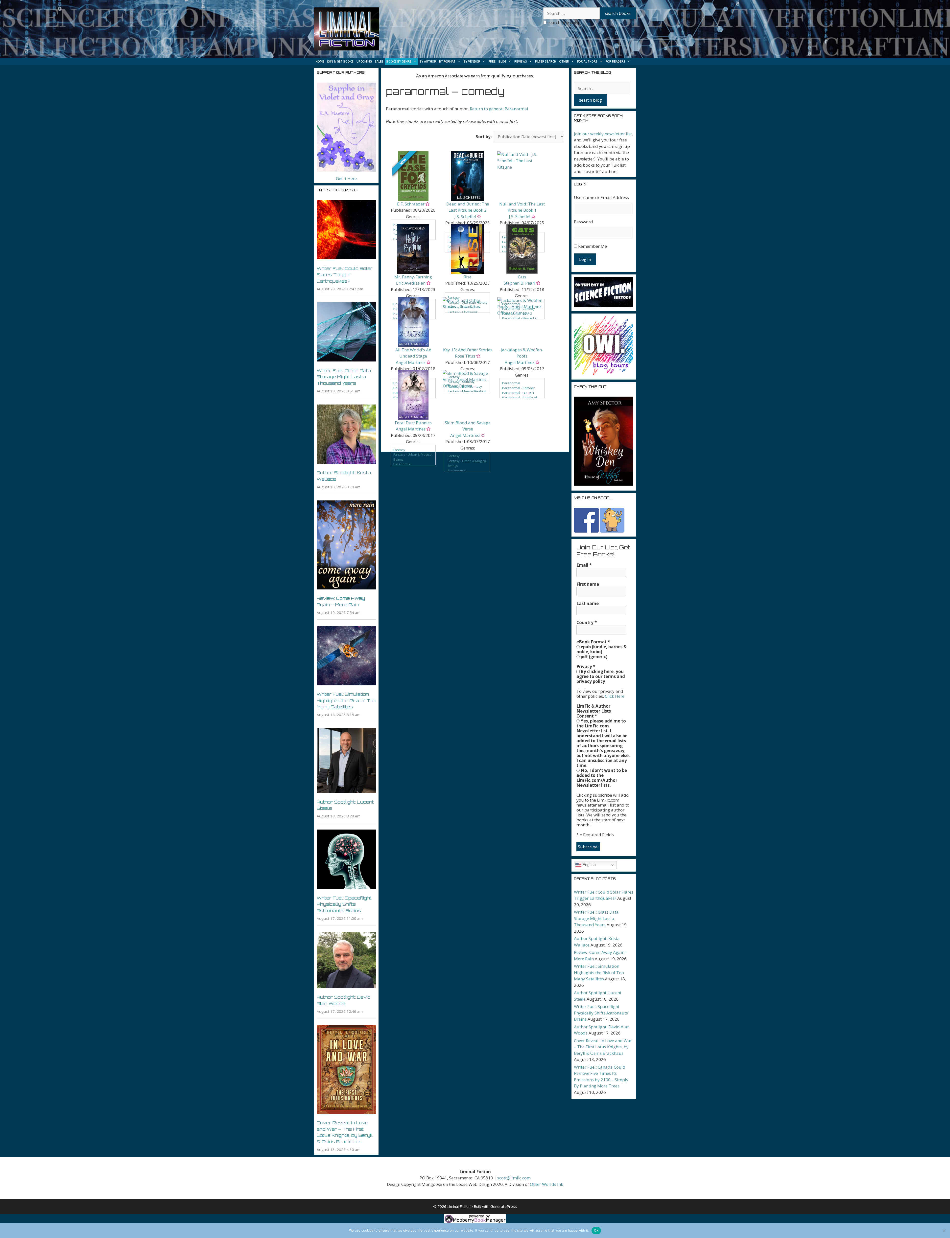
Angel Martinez (411, 362)
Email (584, 565)
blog (502, 61)
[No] (943, 1230)
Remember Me (592, 246)
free (492, 61)
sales (379, 61)
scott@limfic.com (514, 1178)
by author (428, 61)
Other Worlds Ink (546, 1184)
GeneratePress (503, 1206)
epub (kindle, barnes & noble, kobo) (601, 649)
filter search (545, 61)
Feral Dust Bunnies (413, 423)
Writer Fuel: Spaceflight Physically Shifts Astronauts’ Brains (344, 904)
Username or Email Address (601, 197)
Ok (596, 1230)
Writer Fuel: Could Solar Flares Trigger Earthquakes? (345, 275)
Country (586, 622)
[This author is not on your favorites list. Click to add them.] (427, 204)
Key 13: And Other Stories (467, 350)
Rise (468, 277)
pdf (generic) (593, 656)
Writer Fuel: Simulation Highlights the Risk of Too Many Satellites (346, 700)
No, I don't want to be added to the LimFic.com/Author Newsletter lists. (601, 778)
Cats (522, 277)
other (564, 61)
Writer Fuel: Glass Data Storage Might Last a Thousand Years (344, 377)
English (588, 865)
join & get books (340, 61)
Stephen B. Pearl (519, 283)
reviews (520, 61)
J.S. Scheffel (465, 216)
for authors (587, 61)
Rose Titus (465, 356)
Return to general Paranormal (499, 109)
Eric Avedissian (411, 283)
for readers (615, 61)
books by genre (398, 61)
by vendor (472, 61)
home (320, 61)
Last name (587, 603)
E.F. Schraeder (411, 204)
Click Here (614, 696)
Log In (585, 259)
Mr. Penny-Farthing (413, 277)
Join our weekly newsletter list (603, 133)
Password (583, 222)
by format (447, 61)
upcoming (364, 61)
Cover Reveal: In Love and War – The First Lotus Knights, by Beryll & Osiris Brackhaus (603, 1047)
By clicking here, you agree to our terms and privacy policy (600, 676)
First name (587, 584)
